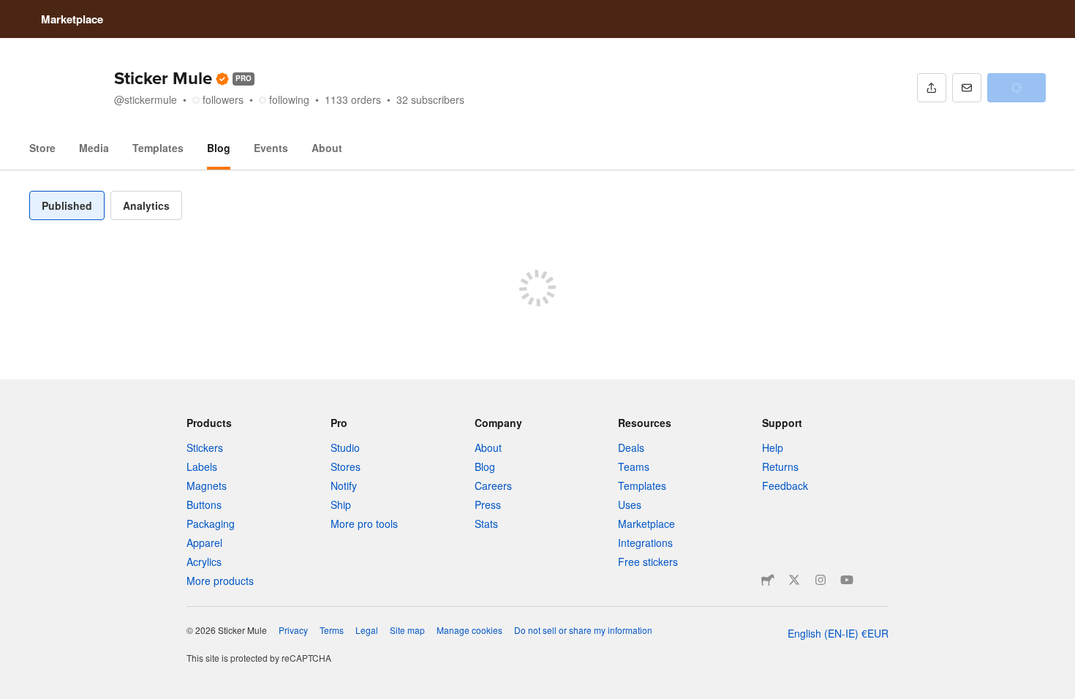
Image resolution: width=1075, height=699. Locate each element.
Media (94, 147)
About (327, 147)
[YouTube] (847, 580)
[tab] (67, 205)
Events (271, 147)
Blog (218, 147)
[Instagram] (820, 580)
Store (42, 147)
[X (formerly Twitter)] (794, 580)
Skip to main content (11, 11)
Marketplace (72, 19)
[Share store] (931, 87)
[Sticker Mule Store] (768, 580)
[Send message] (966, 87)
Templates (158, 147)
